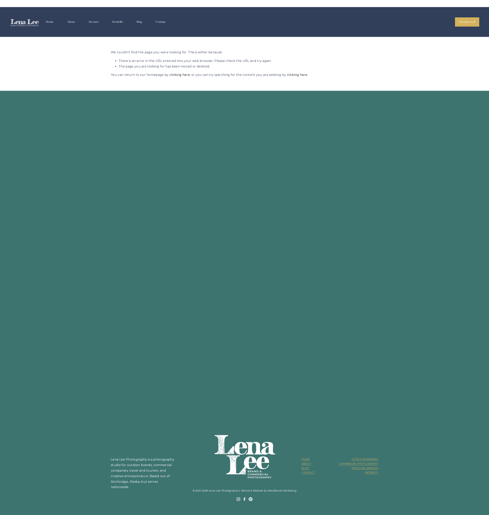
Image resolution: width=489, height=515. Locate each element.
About (71, 21)
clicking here (179, 75)
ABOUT (306, 463)
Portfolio (117, 21)
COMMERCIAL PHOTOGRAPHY (358, 463)
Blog (139, 21)
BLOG (305, 468)
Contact (160, 21)
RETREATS (371, 472)
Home (49, 21)
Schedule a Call (467, 21)
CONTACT (308, 472)
